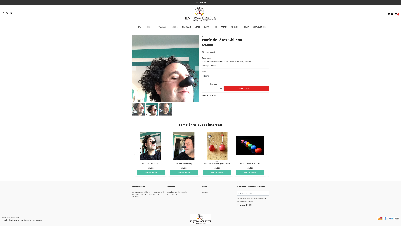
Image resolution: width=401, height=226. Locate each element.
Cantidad (213, 84)
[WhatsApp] (11, 13)
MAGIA (246, 27)
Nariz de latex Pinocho (151, 163)
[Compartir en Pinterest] (215, 95)
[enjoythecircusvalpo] (200, 14)
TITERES (224, 27)
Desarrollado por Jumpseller (33, 220)
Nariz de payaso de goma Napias (217, 163)
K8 (216, 27)
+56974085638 (172, 195)
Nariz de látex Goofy (184, 163)
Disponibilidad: (208, 52)
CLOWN (206, 27)
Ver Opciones (151, 172)
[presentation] (134, 68)
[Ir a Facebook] (3, 13)
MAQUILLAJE (186, 27)
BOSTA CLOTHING (259, 27)
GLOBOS (175, 27)
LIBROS (197, 27)
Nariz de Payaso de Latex (250, 163)
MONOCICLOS (235, 27)
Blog (149, 27)
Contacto (139, 27)
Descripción (206, 58)
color (204, 71)
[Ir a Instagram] (7, 13)
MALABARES (162, 27)
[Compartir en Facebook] (212, 95)
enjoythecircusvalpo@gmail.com (178, 192)
